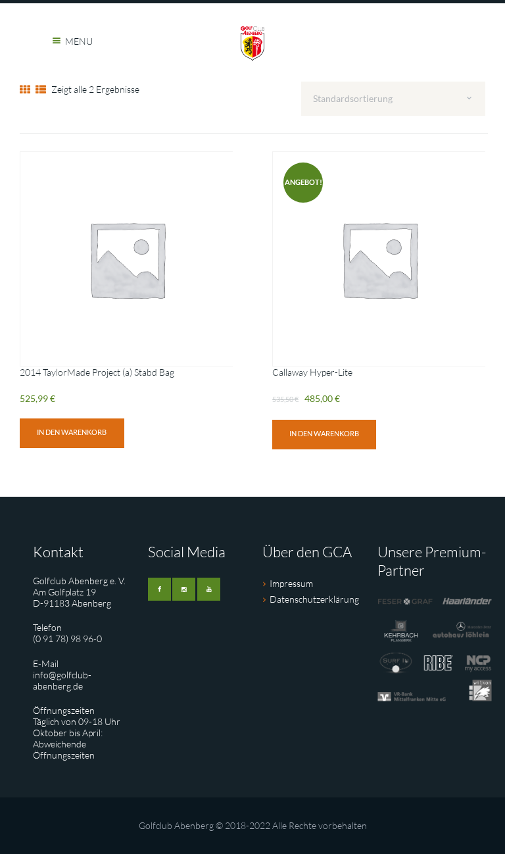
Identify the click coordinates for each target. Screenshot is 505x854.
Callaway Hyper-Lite (312, 372)
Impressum (291, 583)
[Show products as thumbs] (25, 89)
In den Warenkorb (72, 432)
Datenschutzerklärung (314, 599)
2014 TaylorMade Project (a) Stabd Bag (97, 372)
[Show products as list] (41, 89)
